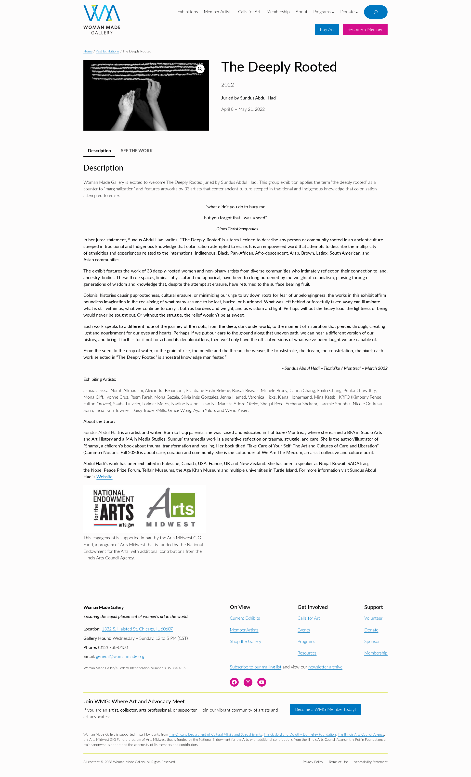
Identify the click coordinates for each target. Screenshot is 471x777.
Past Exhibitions (107, 51)
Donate (371, 630)
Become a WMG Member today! (325, 709)
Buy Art (327, 29)
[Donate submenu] (356, 12)
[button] (200, 68)
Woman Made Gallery (103, 607)
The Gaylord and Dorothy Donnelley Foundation (300, 734)
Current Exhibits (245, 618)
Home (87, 51)
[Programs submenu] (333, 12)
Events (304, 630)
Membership (376, 653)
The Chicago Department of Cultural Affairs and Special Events (215, 734)
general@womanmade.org (120, 656)
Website (104, 477)
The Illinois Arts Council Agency (361, 734)
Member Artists (244, 630)
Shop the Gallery (245, 641)
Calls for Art (309, 618)
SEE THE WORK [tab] (137, 150)
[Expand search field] (376, 12)
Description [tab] (99, 150)
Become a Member (365, 29)
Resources (307, 653)
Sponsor (372, 641)
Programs (306, 641)
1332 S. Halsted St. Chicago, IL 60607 (137, 629)
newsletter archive (325, 667)
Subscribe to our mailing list (255, 667)
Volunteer (373, 618)
